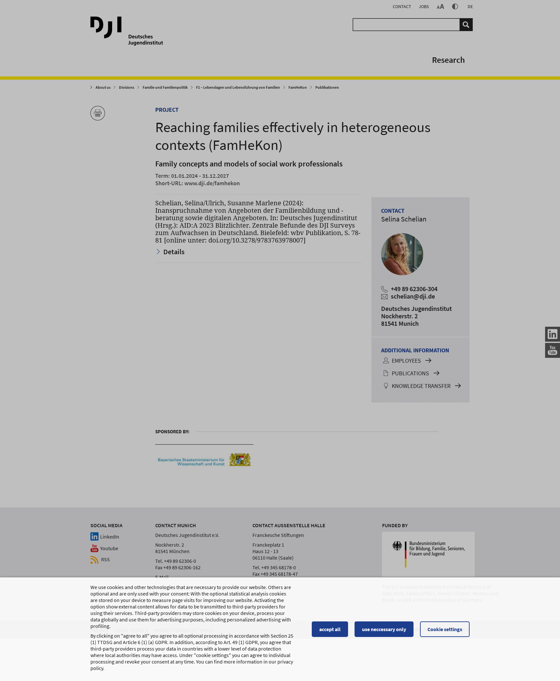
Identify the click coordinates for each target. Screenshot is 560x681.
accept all (330, 629)
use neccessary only (384, 629)
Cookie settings (444, 629)
